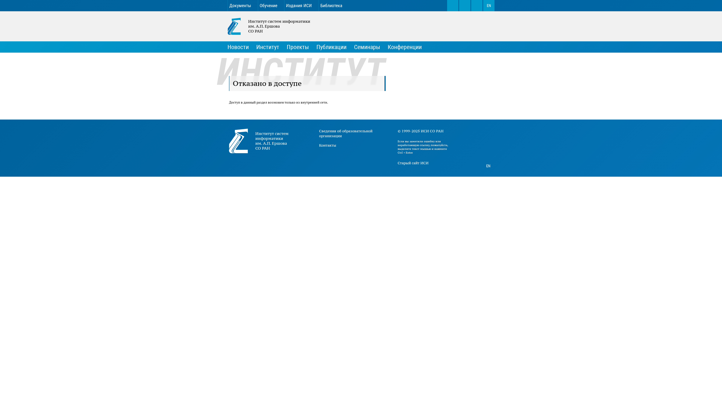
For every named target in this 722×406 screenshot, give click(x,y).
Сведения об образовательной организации (345, 133)
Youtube (407, 5)
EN (489, 5)
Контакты (327, 145)
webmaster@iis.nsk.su (464, 5)
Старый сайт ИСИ (413, 163)
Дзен (420, 5)
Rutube (434, 5)
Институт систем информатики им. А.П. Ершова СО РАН (267, 26)
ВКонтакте (394, 5)
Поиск (452, 5)
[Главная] (238, 26)
